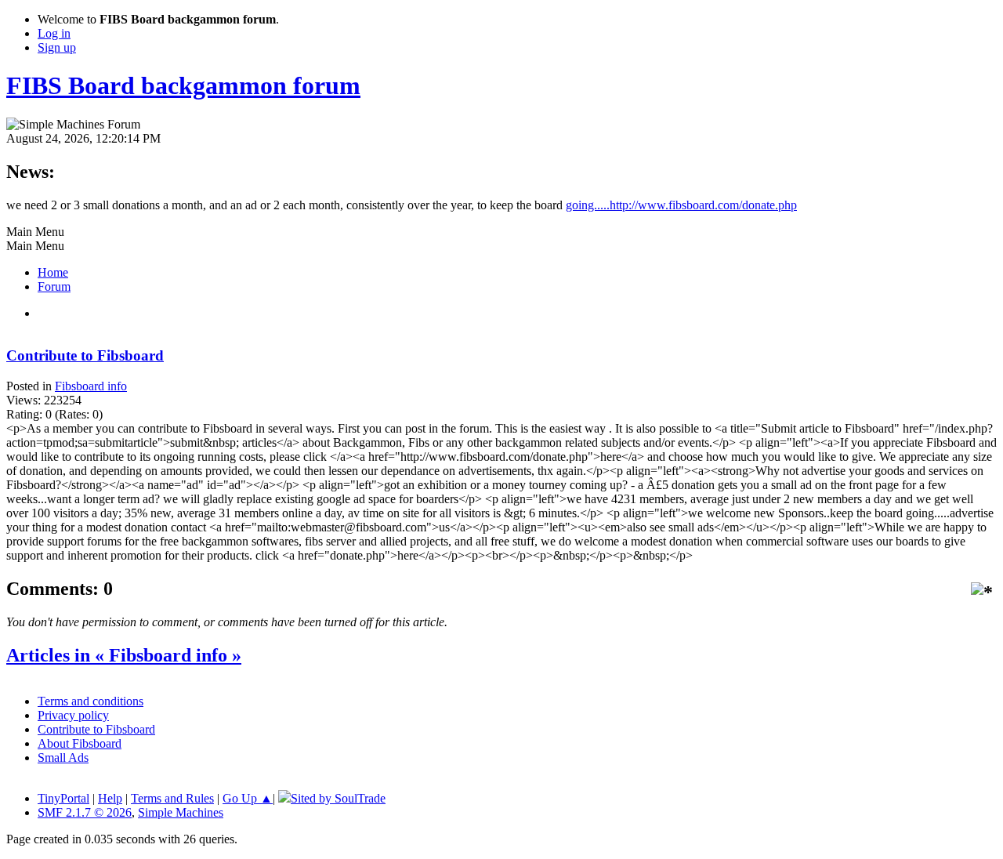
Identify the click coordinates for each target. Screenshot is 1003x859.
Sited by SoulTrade (338, 798)
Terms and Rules (172, 798)
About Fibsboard (79, 743)
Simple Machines (180, 812)
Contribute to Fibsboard (85, 355)
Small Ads (63, 757)
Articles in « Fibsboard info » (123, 655)
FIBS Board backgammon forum (183, 85)
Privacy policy (73, 715)
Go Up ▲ (248, 798)
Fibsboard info (91, 386)
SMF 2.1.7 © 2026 (85, 812)
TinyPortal (63, 798)
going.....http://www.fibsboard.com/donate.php (681, 205)
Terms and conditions (90, 701)
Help (110, 798)
